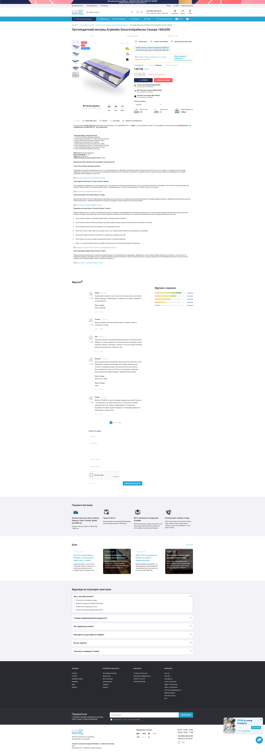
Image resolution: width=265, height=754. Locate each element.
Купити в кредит (163, 80)
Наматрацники (107, 681)
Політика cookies (169, 695)
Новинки (193, 19)
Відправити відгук (132, 483)
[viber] (137, 12)
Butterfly (74, 687)
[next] (77, 41)
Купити (145, 80)
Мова (168, 6)
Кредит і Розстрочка (171, 684)
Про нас (166, 673)
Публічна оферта (169, 693)
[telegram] (141, 12)
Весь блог (189, 545)
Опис (92, 36)
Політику (124, 719)
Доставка (116, 121)
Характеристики (132, 36)
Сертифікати (168, 679)
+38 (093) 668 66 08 (139, 681)
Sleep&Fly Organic (77, 679)
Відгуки (105, 6)
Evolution (74, 673)
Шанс (73, 684)
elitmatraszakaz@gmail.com (142, 676)
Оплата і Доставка (170, 681)
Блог (165, 698)
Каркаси (105, 687)
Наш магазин (78, 6)
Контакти (167, 676)
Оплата (104, 121)
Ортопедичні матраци (84, 19)
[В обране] (127, 43)
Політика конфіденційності (172, 690)
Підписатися (186, 715)
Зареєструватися (187, 6)
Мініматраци (104, 19)
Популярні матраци (165, 19)
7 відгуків (190, 293)
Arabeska (75, 681)
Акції (181, 19)
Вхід (177, 6)
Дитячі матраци (120, 19)
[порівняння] (122, 43)
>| (119, 423)
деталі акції (246, 731)
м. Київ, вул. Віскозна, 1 (141, 673)
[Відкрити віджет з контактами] (259, 740)
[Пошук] (132, 12)
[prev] (74, 41)
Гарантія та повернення (133, 121)
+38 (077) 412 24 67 (139, 679)
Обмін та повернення (171, 687)
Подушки (106, 684)
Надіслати (256, 727)
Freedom (74, 676)
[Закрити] (261, 720)
